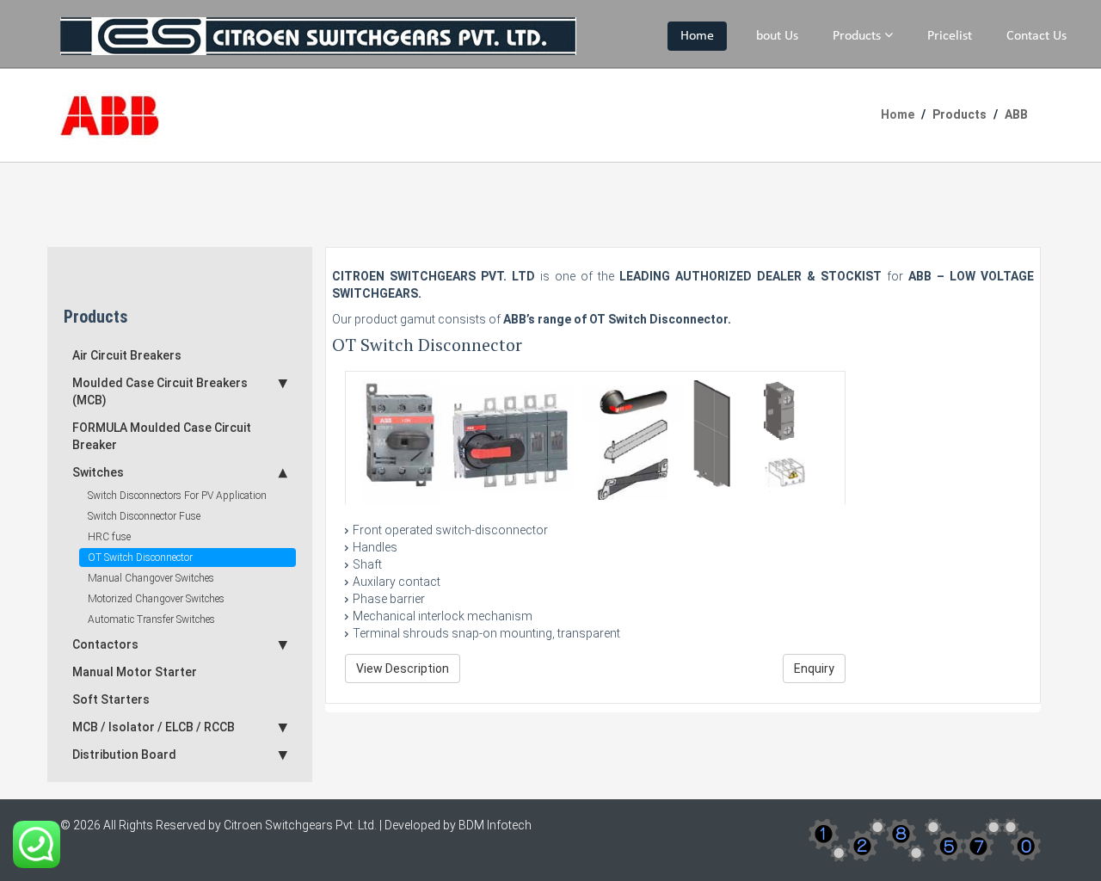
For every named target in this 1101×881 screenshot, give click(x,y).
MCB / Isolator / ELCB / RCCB (153, 727)
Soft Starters (111, 699)
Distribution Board (124, 754)
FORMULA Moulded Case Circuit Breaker (161, 436)
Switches (98, 472)
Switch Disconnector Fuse (144, 516)
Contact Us (1036, 36)
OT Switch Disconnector (140, 557)
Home (697, 36)
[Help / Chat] (36, 843)
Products (858, 36)
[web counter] (925, 839)
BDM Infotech (495, 825)
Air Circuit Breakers (126, 355)
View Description (402, 668)
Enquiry (814, 668)
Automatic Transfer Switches (151, 619)
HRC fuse (109, 537)
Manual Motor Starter (134, 672)
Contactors (105, 644)
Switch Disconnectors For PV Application (177, 496)
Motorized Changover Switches (156, 599)
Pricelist (949, 36)
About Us (773, 36)
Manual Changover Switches (151, 578)
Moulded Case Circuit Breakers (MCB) (160, 391)
